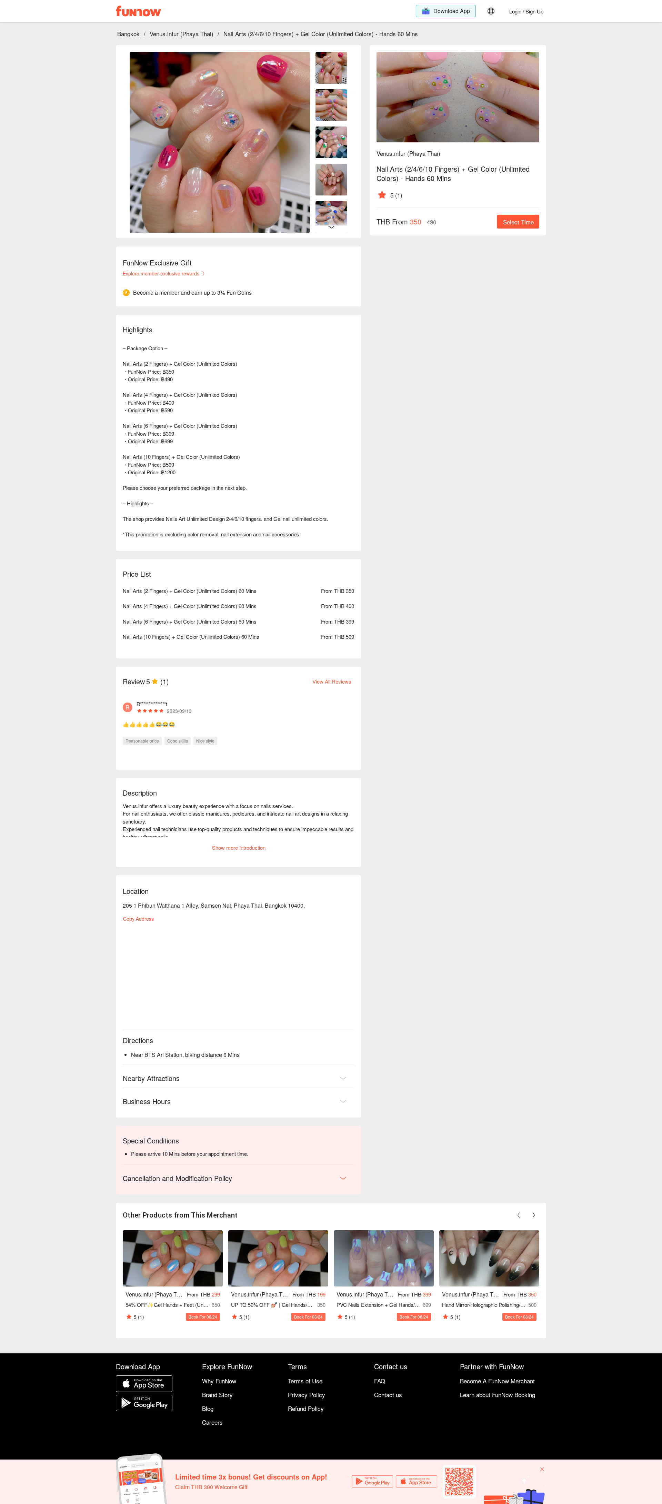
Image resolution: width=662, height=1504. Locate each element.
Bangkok (128, 33)
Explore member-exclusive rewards (161, 273)
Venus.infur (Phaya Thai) (181, 33)
